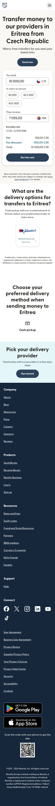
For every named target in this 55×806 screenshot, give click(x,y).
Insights (8, 565)
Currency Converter (15, 550)
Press (6, 419)
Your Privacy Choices (15, 662)
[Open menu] (49, 5)
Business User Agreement (17, 640)
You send (11, 75)
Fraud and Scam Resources (19, 528)
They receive (13, 112)
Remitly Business (13, 477)
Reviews (8, 441)
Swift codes (10, 521)
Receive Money (12, 470)
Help (6, 586)
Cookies (8, 691)
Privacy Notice (12, 647)
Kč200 (12, 95)
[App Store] (23, 722)
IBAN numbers (11, 543)
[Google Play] (23, 708)
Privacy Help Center (15, 669)
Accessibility (11, 684)
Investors (9, 434)
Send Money (10, 463)
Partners (8, 535)
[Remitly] (4, 5)
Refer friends (11, 557)
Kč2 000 (29, 95)
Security (8, 676)
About (7, 397)
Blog (6, 405)
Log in (7, 485)
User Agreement (12, 632)
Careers (8, 427)
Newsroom (10, 412)
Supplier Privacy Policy (16, 654)
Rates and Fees (12, 513)
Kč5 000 (14, 103)
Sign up (8, 492)
